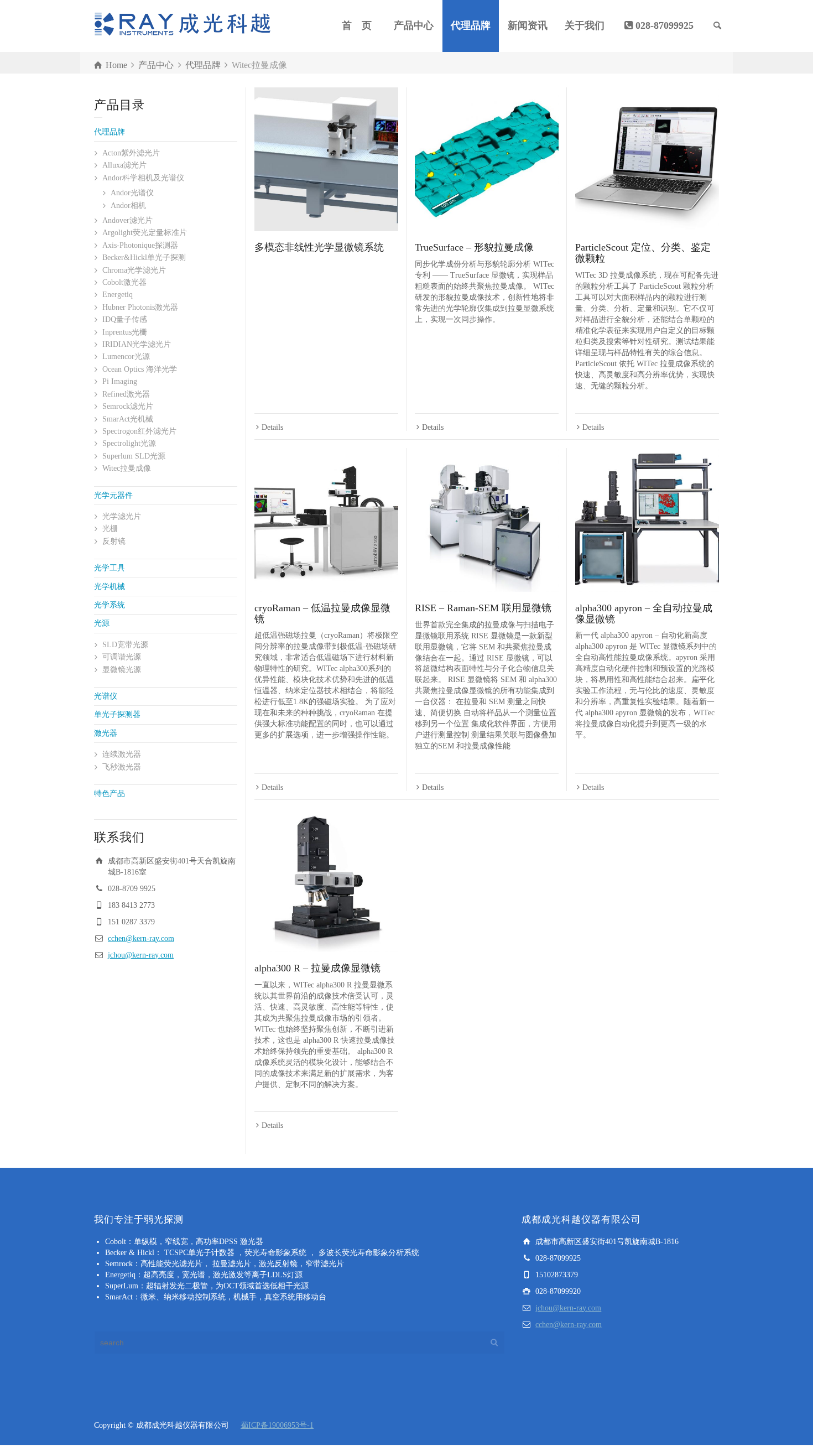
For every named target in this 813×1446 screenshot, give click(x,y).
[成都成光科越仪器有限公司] (182, 25)
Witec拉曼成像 (126, 468)
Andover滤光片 (127, 220)
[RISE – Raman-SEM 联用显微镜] (487, 520)
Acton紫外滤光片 (131, 153)
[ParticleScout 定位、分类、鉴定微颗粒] (647, 159)
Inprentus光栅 (124, 332)
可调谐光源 (121, 657)
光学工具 (109, 568)
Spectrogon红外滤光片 (139, 431)
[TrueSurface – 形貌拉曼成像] (487, 159)
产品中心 (414, 25)
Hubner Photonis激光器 (140, 307)
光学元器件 (113, 495)
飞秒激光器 (121, 767)
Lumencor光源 (126, 356)
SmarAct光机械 (127, 419)
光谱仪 (105, 696)
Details (272, 427)
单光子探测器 (117, 714)
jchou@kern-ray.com (141, 955)
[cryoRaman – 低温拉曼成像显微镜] (326, 520)
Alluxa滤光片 (124, 165)
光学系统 (109, 605)
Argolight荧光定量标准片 (144, 232)
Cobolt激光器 (124, 282)
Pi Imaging (119, 381)
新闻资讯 (528, 25)
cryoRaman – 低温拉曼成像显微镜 (322, 613)
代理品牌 (471, 25)
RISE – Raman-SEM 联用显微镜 (483, 607)
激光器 (105, 733)
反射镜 (114, 541)
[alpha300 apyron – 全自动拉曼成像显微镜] (647, 520)
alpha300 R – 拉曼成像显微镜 (317, 968)
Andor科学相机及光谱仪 (143, 178)
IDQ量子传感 (124, 319)
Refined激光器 (126, 394)
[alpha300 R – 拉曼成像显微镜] (326, 880)
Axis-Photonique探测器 (140, 245)
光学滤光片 (121, 516)
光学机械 (109, 586)
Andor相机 (128, 205)
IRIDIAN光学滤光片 (136, 344)
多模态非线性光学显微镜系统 (319, 247)
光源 (102, 623)
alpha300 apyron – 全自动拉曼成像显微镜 (643, 613)
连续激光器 (121, 754)
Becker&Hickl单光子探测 (144, 257)
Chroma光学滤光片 (134, 270)
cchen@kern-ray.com (141, 938)
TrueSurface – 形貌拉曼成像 (474, 247)
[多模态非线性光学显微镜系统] (326, 159)
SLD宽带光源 (125, 645)
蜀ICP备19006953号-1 (277, 1425)
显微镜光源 (121, 669)
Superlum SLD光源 (133, 456)
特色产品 (109, 793)
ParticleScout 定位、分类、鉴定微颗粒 (643, 253)
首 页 (357, 25)
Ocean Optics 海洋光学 (139, 369)
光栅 (110, 528)
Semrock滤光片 (127, 406)
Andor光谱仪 (132, 193)
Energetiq (117, 294)
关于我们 (584, 25)
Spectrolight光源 (129, 443)
